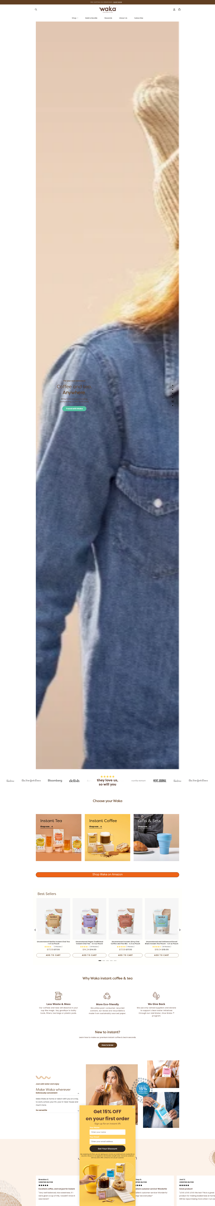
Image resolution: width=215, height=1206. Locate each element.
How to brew (107, 1045)
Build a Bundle (91, 18)
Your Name (94, 1128)
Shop (74, 18)
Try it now (61, 408)
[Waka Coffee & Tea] (107, 9)
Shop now (44, 826)
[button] (107, 1148)
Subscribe (138, 18)
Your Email (94, 1137)
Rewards (108, 18)
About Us (123, 18)
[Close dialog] (133, 1107)
